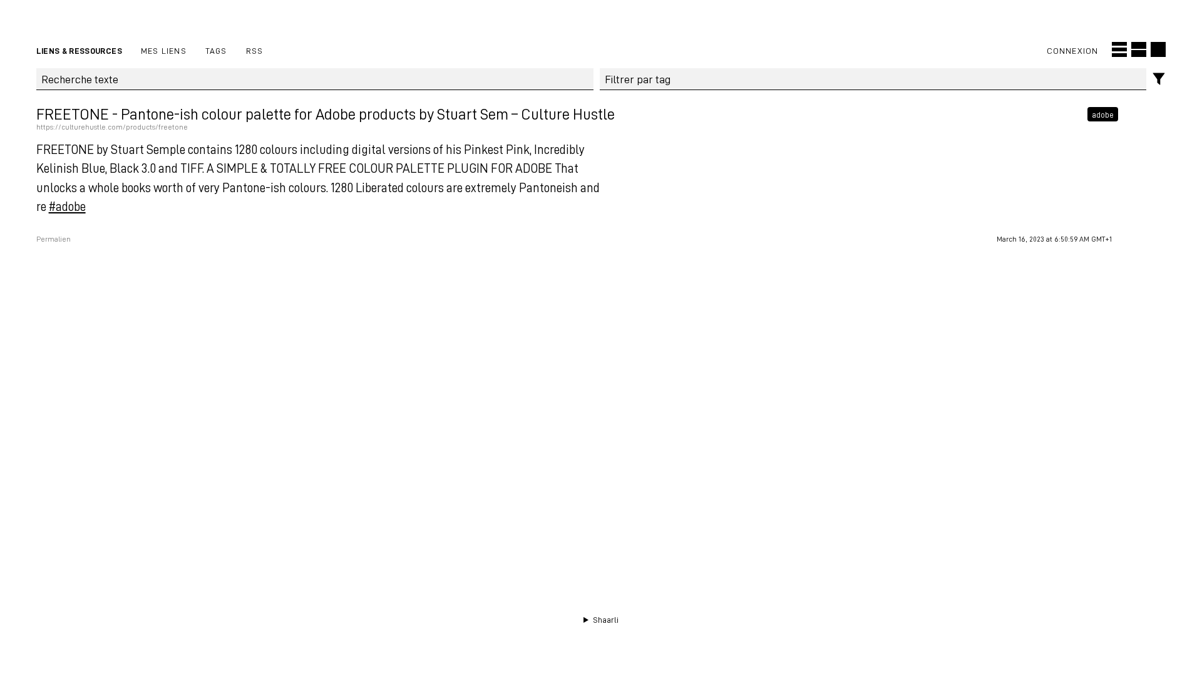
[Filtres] (1159, 79)
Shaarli (606, 620)
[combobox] (873, 79)
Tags (216, 50)
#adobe (67, 206)
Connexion (1073, 50)
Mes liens (164, 50)
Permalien (53, 239)
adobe (1103, 114)
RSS (255, 50)
